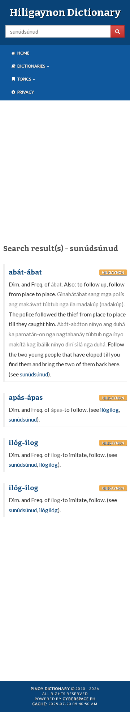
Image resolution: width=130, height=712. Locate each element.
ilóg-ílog (23, 443)
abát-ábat (25, 272)
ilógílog (109, 409)
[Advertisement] (65, 171)
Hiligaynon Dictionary (65, 12)
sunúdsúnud (34, 374)
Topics (24, 79)
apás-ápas (26, 398)
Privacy (25, 92)
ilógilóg (48, 464)
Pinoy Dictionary (50, 688)
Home (23, 53)
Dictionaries (31, 66)
